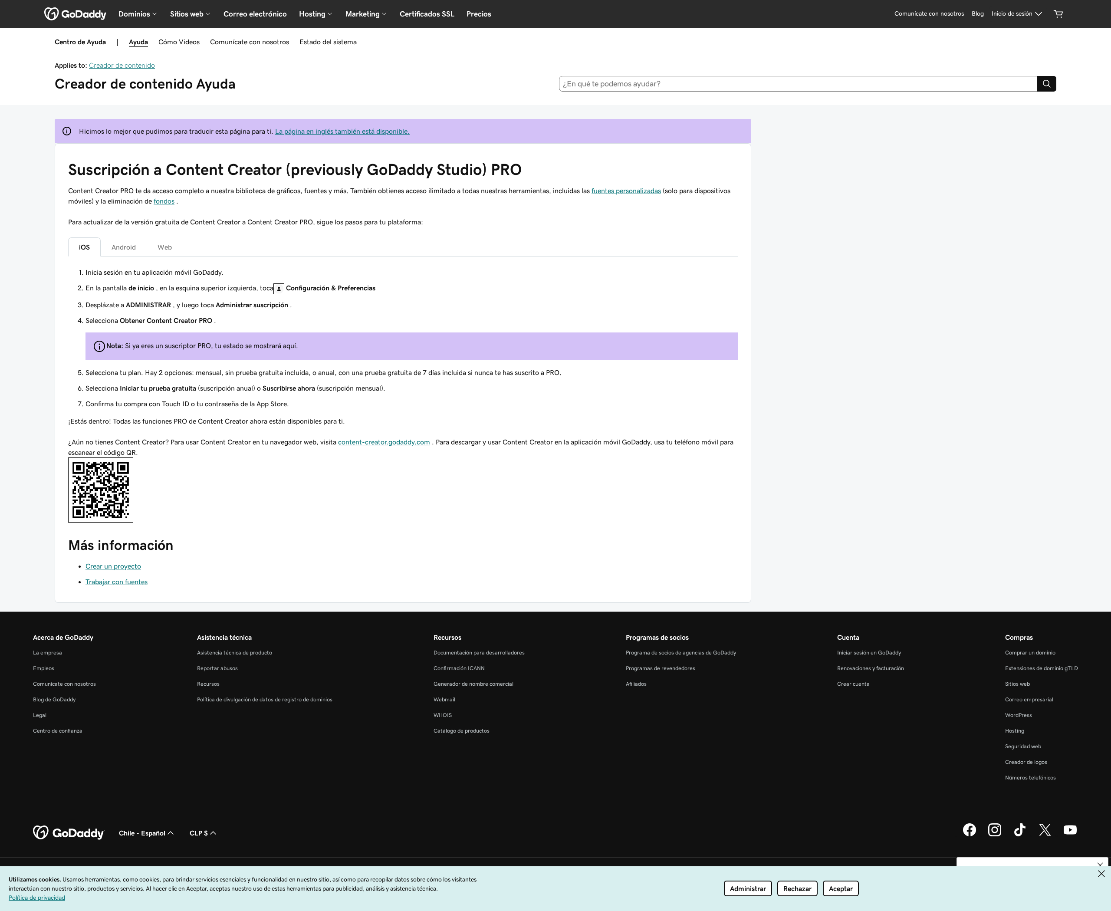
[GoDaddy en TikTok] (1020, 835)
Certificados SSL (427, 14)
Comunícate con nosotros (249, 41)
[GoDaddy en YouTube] (1070, 835)
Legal (39, 715)
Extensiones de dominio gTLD (1041, 668)
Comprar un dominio (1030, 652)
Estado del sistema (328, 41)
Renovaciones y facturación (870, 668)
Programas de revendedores (660, 668)
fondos (164, 200)
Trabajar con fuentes (116, 581)
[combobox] (798, 84)
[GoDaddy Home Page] (69, 832)
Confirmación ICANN (459, 668)
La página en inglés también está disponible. (342, 131)
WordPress (1018, 715)
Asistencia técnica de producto (234, 652)
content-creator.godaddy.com (384, 441)
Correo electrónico (255, 14)
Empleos (43, 668)
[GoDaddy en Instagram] (995, 835)
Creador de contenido (122, 65)
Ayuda (138, 41)
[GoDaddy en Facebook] (969, 835)
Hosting (1014, 730)
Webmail (444, 699)
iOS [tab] (84, 246)
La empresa (47, 652)
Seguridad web (1023, 746)
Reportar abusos (217, 668)
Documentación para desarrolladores (479, 652)
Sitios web (1017, 684)
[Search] (1046, 84)
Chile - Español (142, 832)
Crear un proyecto (113, 565)
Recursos (208, 684)
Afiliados (636, 684)
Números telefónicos (1030, 777)
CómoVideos (179, 41)
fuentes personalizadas (626, 190)
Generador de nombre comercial (473, 684)
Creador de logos (1026, 762)
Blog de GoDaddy (54, 699)
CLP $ (199, 832)
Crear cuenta (853, 684)
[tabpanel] (403, 338)
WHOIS (443, 715)
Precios (479, 14)
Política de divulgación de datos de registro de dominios (264, 699)
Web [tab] (165, 246)
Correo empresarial (1029, 699)
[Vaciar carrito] (1058, 14)
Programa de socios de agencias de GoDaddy (681, 652)
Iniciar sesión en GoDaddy (869, 652)
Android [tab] (124, 246)
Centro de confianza (57, 730)
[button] (1100, 865)
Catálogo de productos (462, 730)
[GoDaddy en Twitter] (1045, 835)
